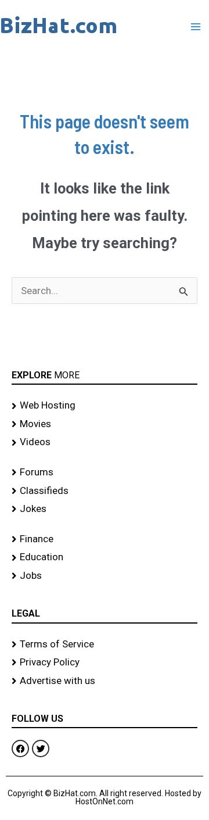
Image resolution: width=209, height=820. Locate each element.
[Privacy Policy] (104, 662)
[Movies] (104, 424)
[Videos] (104, 442)
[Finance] (104, 539)
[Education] (104, 557)
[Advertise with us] (104, 681)
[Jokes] (104, 509)
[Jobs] (104, 576)
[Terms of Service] (104, 644)
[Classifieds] (104, 491)
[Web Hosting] (104, 405)
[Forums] (104, 472)
